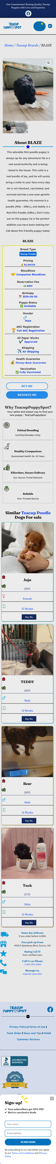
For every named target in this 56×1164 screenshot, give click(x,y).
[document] (28, 582)
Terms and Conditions (23, 1153)
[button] (52, 1098)
